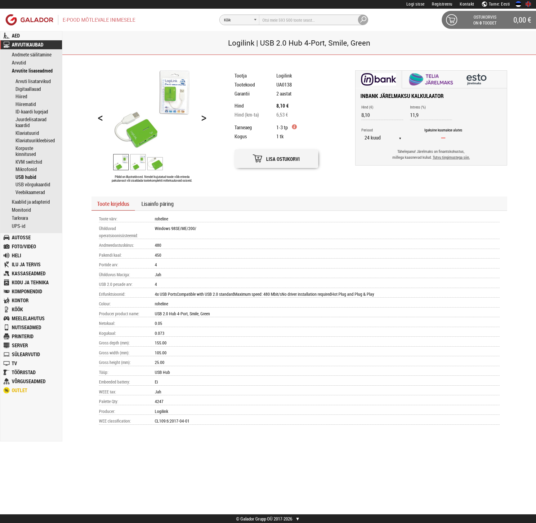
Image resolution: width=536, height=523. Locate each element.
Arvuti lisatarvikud (33, 81)
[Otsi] (363, 20)
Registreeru (442, 4)
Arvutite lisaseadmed (32, 71)
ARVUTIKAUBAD (27, 44)
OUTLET (19, 390)
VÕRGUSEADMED (29, 381)
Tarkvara (20, 218)
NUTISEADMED (26, 327)
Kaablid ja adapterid (31, 202)
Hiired (21, 96)
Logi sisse (415, 4)
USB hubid (26, 177)
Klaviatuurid (27, 133)
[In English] (528, 4)
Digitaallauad (28, 89)
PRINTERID (23, 336)
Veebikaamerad (30, 192)
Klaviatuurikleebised (35, 140)
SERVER (20, 345)
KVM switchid (29, 161)
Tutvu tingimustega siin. (451, 157)
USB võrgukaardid (33, 184)
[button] (276, 157)
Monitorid (21, 210)
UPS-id (18, 226)
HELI (16, 255)
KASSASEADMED (29, 273)
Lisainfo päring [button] (157, 203)
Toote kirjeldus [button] (113, 203)
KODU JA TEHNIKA (30, 282)
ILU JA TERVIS (26, 264)
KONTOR (20, 300)
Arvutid (19, 63)
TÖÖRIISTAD (24, 372)
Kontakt (467, 4)
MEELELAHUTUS (28, 318)
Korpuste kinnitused (26, 151)
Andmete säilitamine (31, 54)
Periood (367, 129)
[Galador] (29, 20)
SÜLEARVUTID (26, 354)
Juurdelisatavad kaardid (31, 122)
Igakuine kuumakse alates (443, 129)
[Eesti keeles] (518, 4)
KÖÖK (17, 309)
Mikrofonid (26, 169)
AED (16, 35)
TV (14, 363)
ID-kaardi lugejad (32, 111)
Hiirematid (26, 104)
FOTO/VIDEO (24, 246)
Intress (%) (418, 106)
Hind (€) (367, 106)
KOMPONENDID (27, 291)
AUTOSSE (21, 237)
